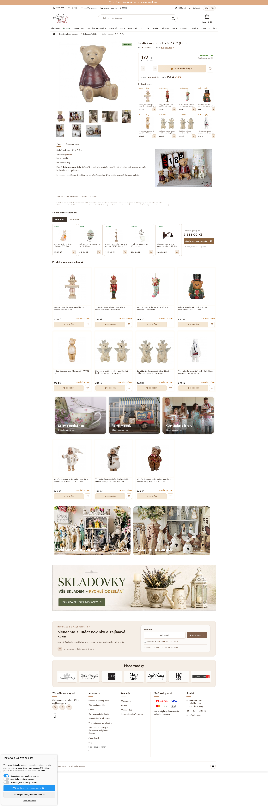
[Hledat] (173, 18)
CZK (206, 8)
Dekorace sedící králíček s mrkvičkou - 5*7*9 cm (63, 245)
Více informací (29, 801)
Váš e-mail (148, 629)
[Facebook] (62, 707)
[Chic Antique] (89, 677)
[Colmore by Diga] (201, 677)
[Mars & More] (134, 677)
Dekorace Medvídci (90, 34)
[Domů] (55, 34)
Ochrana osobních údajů (98, 713)
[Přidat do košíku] (154, 109)
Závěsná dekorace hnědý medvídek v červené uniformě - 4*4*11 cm (110, 308)
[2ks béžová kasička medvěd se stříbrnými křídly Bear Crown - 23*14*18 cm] (113, 350)
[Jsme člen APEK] (55, 715)
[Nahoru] (213, 766)
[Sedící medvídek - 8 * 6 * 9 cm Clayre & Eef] (60, 116)
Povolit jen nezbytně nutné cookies (29, 794)
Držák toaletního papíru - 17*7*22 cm (140, 245)
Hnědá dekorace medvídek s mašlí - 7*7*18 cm (71, 372)
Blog (90, 742)
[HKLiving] (178, 677)
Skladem (84, 196)
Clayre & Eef (166, 47)
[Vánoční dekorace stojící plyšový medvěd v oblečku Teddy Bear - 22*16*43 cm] (155, 458)
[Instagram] (55, 707)
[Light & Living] (156, 677)
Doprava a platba (73, 144)
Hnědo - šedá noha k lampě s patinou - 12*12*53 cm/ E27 (116, 245)
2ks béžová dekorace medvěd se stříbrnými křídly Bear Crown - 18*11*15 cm (154, 372)
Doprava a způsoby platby (98, 700)
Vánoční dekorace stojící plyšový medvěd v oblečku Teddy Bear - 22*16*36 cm (71, 480)
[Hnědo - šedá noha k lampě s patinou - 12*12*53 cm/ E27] (116, 235)
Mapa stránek (93, 737)
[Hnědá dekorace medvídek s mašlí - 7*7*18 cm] (72, 350)
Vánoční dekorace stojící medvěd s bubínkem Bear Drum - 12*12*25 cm (196, 372)
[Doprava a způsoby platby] (167, 704)
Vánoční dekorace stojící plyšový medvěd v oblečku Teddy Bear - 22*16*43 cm (154, 480)
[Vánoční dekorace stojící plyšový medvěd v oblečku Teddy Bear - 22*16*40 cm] (113, 458)
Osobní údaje (126, 709)
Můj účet (126, 693)
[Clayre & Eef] (67, 677)
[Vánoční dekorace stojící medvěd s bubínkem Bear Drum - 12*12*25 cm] (196, 350)
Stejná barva (74, 219)
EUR (212, 8)
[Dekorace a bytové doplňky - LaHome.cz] (60, 18)
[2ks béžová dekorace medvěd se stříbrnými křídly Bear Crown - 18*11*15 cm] (155, 350)
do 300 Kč (93, 196)
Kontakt (91, 709)
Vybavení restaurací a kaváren (100, 722)
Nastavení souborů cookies (132, 714)
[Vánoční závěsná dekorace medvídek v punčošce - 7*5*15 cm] (155, 286)
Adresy (124, 705)
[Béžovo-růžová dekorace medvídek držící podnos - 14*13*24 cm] (72, 286)
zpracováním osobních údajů (167, 641)
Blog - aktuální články (97, 746)
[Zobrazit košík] (207, 16)
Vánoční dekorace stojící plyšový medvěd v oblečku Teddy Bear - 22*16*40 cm (112, 480)
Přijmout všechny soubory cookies (29, 788)
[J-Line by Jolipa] (111, 677)
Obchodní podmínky (96, 705)
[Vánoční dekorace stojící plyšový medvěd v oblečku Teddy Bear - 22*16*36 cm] (72, 458)
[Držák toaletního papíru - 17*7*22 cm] (142, 235)
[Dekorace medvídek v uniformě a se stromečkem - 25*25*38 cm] (196, 286)
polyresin (68, 154)
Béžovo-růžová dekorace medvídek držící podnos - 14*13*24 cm (70, 308)
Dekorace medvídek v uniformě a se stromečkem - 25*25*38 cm (192, 308)
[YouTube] (69, 707)
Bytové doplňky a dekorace (68, 34)
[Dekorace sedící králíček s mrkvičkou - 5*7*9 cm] (64, 235)
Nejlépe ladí (59, 219)
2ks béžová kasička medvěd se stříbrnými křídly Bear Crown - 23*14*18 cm (111, 372)
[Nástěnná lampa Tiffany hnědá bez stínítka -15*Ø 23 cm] (168, 235)
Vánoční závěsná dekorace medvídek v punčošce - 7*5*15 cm (152, 308)
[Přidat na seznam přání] (210, 68)
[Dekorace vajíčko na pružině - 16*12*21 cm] (90, 235)
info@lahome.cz (196, 715)
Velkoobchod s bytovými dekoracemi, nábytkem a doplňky (98, 730)
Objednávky (126, 700)
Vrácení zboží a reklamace (99, 718)
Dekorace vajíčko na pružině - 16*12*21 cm (90, 245)
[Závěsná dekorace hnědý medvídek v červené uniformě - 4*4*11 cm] (113, 286)
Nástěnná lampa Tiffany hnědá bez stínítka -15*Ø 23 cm (167, 246)
